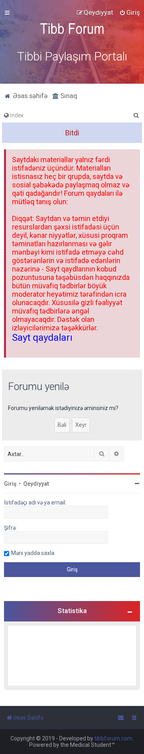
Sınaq (68, 96)
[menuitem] (129, 12)
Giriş (10, 484)
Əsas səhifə (29, 96)
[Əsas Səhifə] (72, 28)
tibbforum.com (113, 738)
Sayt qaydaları (42, 337)
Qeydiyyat (36, 484)
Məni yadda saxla (32, 553)
